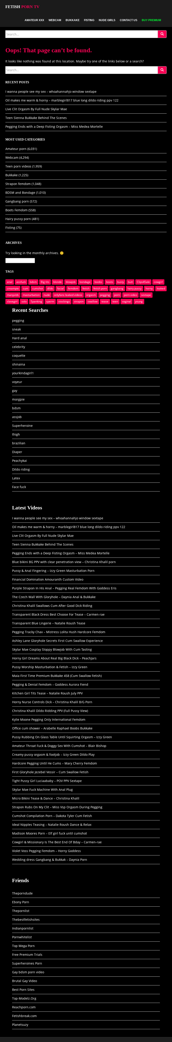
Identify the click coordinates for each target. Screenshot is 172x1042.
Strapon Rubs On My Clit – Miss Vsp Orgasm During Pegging (57, 807)
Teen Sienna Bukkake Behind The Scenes (36, 118)
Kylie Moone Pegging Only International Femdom (48, 719)
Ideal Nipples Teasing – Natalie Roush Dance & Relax (51, 824)
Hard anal (19, 338)
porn (117, 295)
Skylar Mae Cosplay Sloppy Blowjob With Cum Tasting (52, 649)
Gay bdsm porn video (28, 972)
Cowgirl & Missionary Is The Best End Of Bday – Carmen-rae (57, 842)
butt (130, 282)
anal (9, 282)
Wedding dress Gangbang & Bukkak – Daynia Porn (49, 859)
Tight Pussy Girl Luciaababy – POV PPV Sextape (47, 781)
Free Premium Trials (27, 954)
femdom (73, 288)
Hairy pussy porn (18, 219)
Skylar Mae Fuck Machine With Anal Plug (42, 789)
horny (149, 288)
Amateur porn (15, 149)
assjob (17, 417)
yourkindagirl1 (23, 373)
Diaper (17, 452)
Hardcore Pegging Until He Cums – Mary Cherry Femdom (54, 763)
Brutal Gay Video (24, 981)
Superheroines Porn (27, 963)
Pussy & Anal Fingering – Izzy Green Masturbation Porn (53, 570)
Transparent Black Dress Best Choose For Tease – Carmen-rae (58, 614)
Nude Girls (107, 20)
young (139, 301)
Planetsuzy (20, 1024)
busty (120, 282)
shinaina (18, 364)
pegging (105, 295)
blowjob (70, 282)
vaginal (126, 301)
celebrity (18, 347)
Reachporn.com (24, 1007)
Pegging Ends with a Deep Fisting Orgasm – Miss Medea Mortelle (54, 126)
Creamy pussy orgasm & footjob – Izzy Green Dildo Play (53, 754)
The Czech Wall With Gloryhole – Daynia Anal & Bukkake (54, 597)
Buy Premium (151, 20)
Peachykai (19, 460)
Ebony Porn (20, 902)
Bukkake (73, 20)
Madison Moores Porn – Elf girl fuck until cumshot (49, 833)
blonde (57, 282)
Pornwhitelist (22, 937)
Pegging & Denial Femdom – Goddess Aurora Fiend (50, 684)
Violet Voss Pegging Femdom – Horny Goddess (46, 851)
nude (47, 295)
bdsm (33, 282)
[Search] (162, 34)
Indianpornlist (22, 928)
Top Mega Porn (23, 946)
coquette (18, 355)
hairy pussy (134, 288)
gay (14, 390)
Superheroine (22, 425)
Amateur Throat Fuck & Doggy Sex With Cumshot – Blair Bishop (59, 746)
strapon (79, 301)
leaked (161, 288)
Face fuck (19, 487)
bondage (85, 282)
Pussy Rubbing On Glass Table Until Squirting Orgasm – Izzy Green (62, 737)
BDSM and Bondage (20, 192)
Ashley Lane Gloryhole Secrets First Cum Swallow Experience (57, 641)
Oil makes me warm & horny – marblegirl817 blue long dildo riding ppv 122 (61, 100)
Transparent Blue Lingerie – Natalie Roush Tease (48, 623)
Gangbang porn (17, 201)
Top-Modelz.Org (24, 998)
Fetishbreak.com (24, 1016)
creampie (13, 288)
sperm (50, 301)
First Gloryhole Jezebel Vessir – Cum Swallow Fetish (50, 772)
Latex (16, 478)
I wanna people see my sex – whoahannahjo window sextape (51, 91)
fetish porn (100, 288)
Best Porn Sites (23, 989)
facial (60, 288)
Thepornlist (20, 911)
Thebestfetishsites (26, 919)
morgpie (18, 399)
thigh (16, 434)
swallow (92, 301)
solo (24, 301)
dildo (50, 288)
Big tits (45, 282)
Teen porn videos (18, 166)
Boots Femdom (16, 210)
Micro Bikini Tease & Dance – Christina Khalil (45, 798)
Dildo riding (21, 469)
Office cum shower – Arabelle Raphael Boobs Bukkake (52, 728)
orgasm (91, 295)
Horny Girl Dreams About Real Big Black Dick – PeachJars (54, 658)
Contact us (128, 20)
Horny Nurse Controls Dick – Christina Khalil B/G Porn (52, 702)
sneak (16, 329)
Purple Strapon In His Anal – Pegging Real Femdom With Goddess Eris (64, 588)
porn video (130, 295)
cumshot (37, 288)
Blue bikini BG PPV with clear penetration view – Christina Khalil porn (64, 562)
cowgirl (158, 282)
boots (109, 282)
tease (104, 301)
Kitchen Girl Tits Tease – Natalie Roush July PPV (47, 693)
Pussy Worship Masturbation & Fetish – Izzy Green (49, 667)
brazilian (18, 443)
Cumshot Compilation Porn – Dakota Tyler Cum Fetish (52, 816)
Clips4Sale (143, 282)
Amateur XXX (34, 20)
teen (115, 301)
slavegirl (12, 301)
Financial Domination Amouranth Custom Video (47, 579)
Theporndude (22, 893)
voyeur (17, 382)
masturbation (31, 295)
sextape (146, 295)
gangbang (117, 288)
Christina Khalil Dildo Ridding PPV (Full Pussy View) (50, 711)
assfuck (21, 282)
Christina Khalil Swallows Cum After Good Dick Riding (52, 606)
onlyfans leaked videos (68, 295)
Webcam (55, 20)
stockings (64, 301)
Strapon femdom (18, 184)
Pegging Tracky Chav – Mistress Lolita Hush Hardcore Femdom (58, 632)
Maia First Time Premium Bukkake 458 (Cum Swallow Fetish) (57, 676)
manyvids (13, 295)
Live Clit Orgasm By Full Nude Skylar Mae (36, 109)
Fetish (22, 6)
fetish (85, 288)
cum (25, 288)
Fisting (89, 20)
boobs (98, 282)
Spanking (36, 301)
